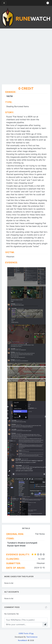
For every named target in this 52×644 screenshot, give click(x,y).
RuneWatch (22, 640)
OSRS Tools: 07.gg (26, 633)
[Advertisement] (26, 55)
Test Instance (31, 637)
